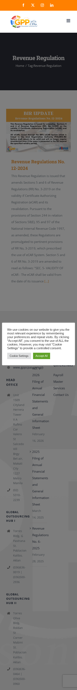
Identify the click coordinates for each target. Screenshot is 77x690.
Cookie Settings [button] (19, 355)
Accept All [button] (42, 355)
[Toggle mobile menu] (69, 21)
